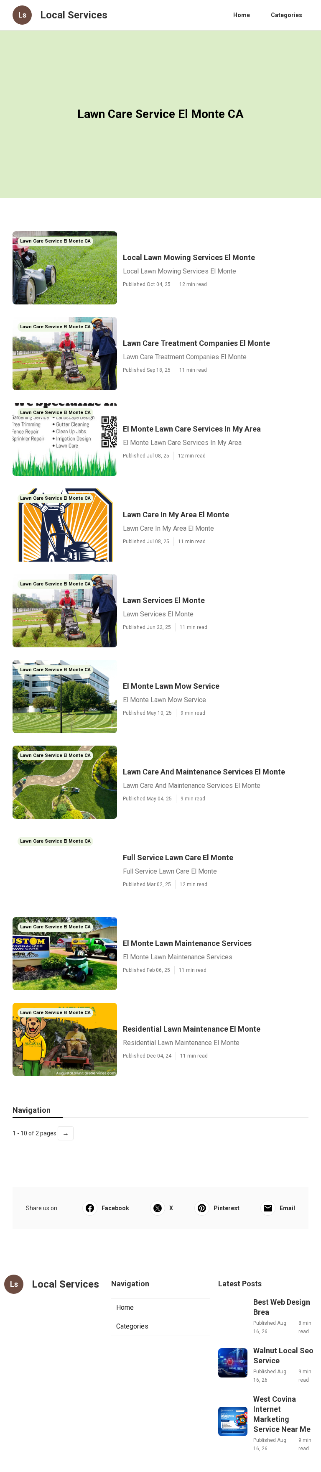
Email (287, 1208)
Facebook (115, 1208)
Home (241, 15)
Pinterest (226, 1208)
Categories (286, 15)
